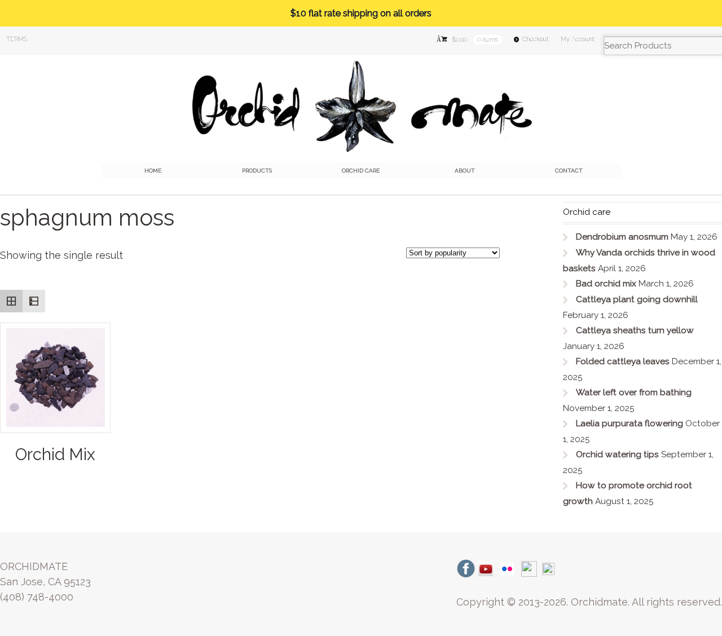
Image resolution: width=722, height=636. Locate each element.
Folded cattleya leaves (623, 361)
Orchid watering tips (617, 454)
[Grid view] (11, 301)
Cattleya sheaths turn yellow (635, 330)
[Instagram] (529, 568)
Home (152, 170)
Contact (569, 170)
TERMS (16, 39)
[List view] (34, 301)
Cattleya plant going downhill (637, 299)
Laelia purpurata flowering (629, 423)
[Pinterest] (548, 568)
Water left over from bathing (634, 392)
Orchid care (361, 170)
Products (257, 170)
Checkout (535, 39)
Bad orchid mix (606, 284)
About (465, 170)
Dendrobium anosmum (622, 237)
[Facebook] (466, 568)
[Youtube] (485, 568)
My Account (578, 39)
